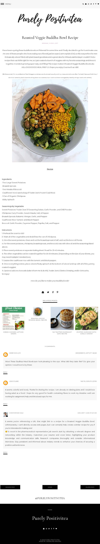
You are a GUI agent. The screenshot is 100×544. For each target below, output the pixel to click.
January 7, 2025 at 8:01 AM (87, 413)
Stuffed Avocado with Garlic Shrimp (86, 333)
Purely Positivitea (50, 518)
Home (50, 487)
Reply (5, 372)
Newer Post (10, 487)
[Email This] (42, 292)
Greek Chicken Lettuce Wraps (13, 333)
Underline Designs (53, 541)
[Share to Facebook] (53, 292)
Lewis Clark (14, 381)
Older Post (90, 487)
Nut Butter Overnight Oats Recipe (62, 333)
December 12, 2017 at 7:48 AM (86, 353)
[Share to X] (48, 292)
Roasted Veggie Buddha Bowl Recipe (38, 319)
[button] (5, 4)
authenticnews (18, 445)
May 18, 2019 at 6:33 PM (89, 381)
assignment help (22, 396)
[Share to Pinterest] (57, 292)
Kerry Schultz (15, 353)
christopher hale (16, 413)
